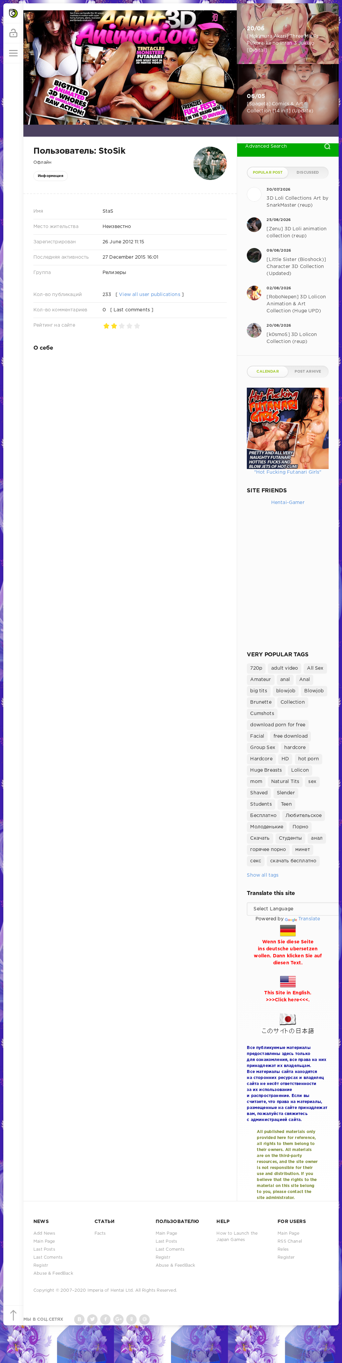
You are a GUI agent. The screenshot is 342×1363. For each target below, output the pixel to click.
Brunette (260, 702)
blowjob (285, 691)
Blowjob (314, 691)
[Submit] (327, 146)
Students (261, 804)
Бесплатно (263, 816)
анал (317, 838)
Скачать (260, 838)
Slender (286, 793)
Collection (293, 702)
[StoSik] (210, 150)
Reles (283, 1249)
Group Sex (262, 748)
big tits (258, 691)
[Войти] (13, 33)
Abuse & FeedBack (53, 1273)
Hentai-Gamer (288, 503)
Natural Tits (285, 782)
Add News (44, 1233)
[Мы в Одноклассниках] (131, 1319)
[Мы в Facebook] (105, 1319)
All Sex (315, 668)
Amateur (260, 680)
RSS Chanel (290, 1241)
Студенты (290, 838)
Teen (286, 804)
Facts (100, 1233)
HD (285, 759)
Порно (301, 827)
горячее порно (268, 850)
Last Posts (44, 1249)
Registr (40, 1265)
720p (256, 668)
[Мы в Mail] (144, 1319)
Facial (257, 736)
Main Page (44, 1241)
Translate (309, 919)
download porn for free (277, 725)
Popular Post (268, 172)
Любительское (304, 816)
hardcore (295, 748)
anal (285, 680)
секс (255, 861)
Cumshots (262, 714)
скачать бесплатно (293, 861)
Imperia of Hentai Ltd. (111, 1290)
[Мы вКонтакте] (79, 1319)
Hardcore (261, 759)
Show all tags (263, 875)
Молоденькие (266, 827)
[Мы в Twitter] (92, 1319)
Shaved (259, 793)
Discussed (308, 172)
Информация (50, 176)
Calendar (267, 371)
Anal (304, 680)
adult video (284, 668)
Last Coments (47, 1257)
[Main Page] (13, 13)
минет (302, 850)
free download (291, 736)
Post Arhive (308, 371)
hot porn (308, 759)
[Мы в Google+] (118, 1319)
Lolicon (300, 770)
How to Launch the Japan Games (237, 1237)
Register (286, 1257)
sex (312, 782)
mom (256, 782)
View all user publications (149, 295)
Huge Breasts (266, 770)
